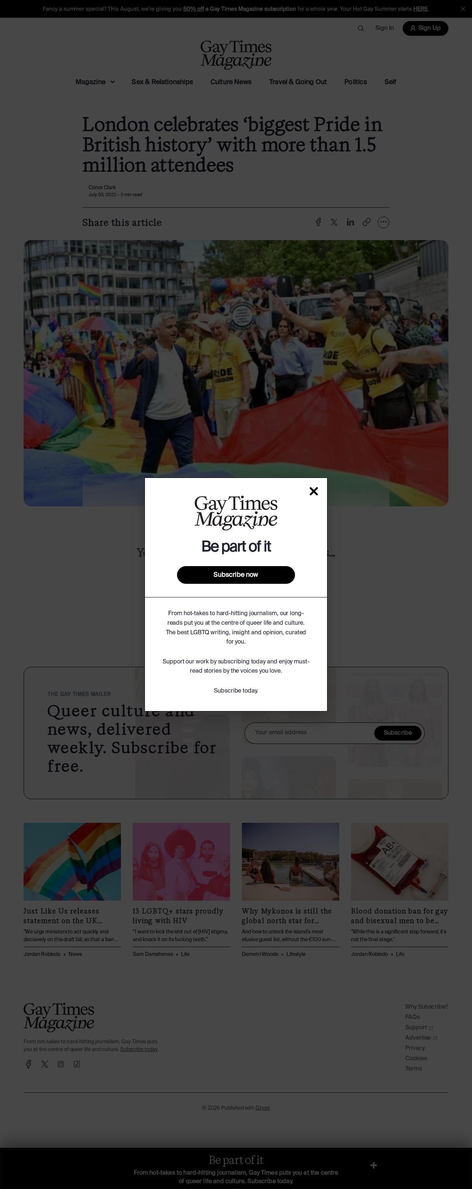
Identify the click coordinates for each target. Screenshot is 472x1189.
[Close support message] (313, 491)
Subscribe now (236, 575)
